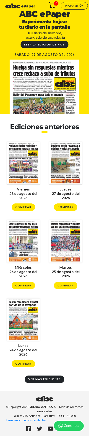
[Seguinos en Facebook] (28, 429)
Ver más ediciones (44, 379)
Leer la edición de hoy (44, 44)
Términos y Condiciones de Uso (26, 420)
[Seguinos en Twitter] (39, 429)
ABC (44, 398)
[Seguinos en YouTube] (50, 429)
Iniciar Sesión (74, 5)
